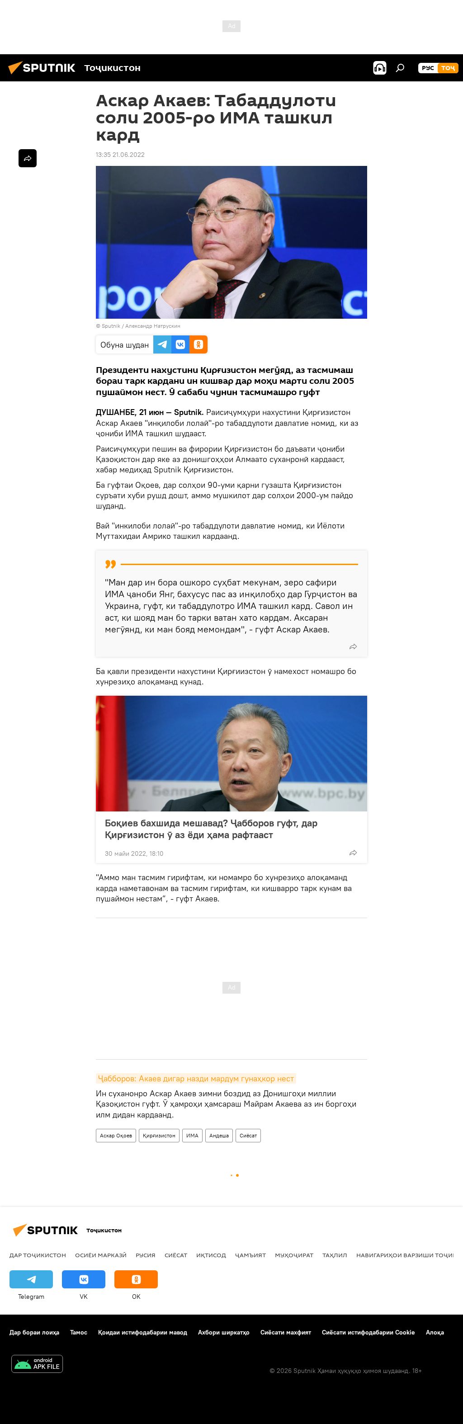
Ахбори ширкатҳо (224, 1332)
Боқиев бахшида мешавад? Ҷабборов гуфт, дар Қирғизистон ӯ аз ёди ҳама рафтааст (211, 828)
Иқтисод (211, 1255)
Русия (146, 1255)
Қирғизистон (159, 1135)
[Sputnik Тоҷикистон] (44, 75)
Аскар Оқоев (116, 1135)
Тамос (78, 1332)
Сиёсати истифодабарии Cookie (368, 1332)
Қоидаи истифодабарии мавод (142, 1332)
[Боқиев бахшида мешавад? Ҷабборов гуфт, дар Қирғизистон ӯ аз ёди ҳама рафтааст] (231, 753)
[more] (353, 646)
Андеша (219, 1135)
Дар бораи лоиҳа (34, 1332)
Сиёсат (248, 1135)
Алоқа (435, 1332)
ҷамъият (250, 1255)
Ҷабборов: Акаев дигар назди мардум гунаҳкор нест (196, 1078)
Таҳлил (334, 1255)
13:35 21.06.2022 (120, 155)
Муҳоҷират (294, 1255)
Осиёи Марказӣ (101, 1255)
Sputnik (112, 325)
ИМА (192, 1135)
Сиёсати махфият (285, 1332)
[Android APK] (37, 1365)
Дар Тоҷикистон (37, 1255)
